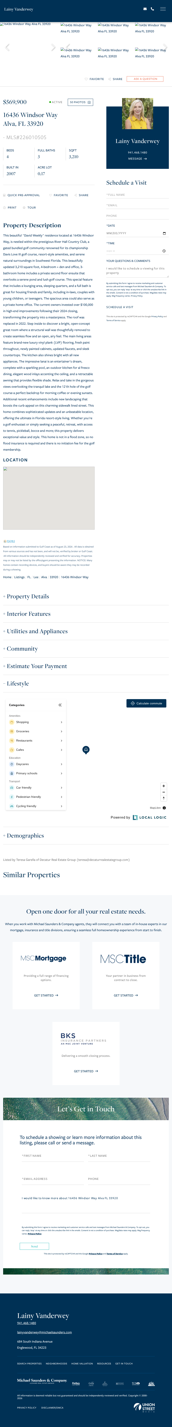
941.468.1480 (137, 152)
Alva (44, 577)
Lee (36, 577)
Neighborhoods (56, 1364)
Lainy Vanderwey (18, 9)
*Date (110, 225)
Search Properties (29, 1364)
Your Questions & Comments (128, 261)
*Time (110, 243)
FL (29, 577)
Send (34, 1246)
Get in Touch (124, 1364)
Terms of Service (113, 320)
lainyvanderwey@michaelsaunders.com (44, 1332)
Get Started (44, 996)
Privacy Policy (136, 296)
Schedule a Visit (126, 182)
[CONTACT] (145, 79)
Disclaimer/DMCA (52, 1408)
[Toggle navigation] (163, 9)
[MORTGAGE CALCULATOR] (23, 195)
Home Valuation (82, 1364)
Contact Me (137, 158)
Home (7, 577)
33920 (54, 577)
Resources (104, 1364)
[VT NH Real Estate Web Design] (144, 1407)
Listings (19, 577)
